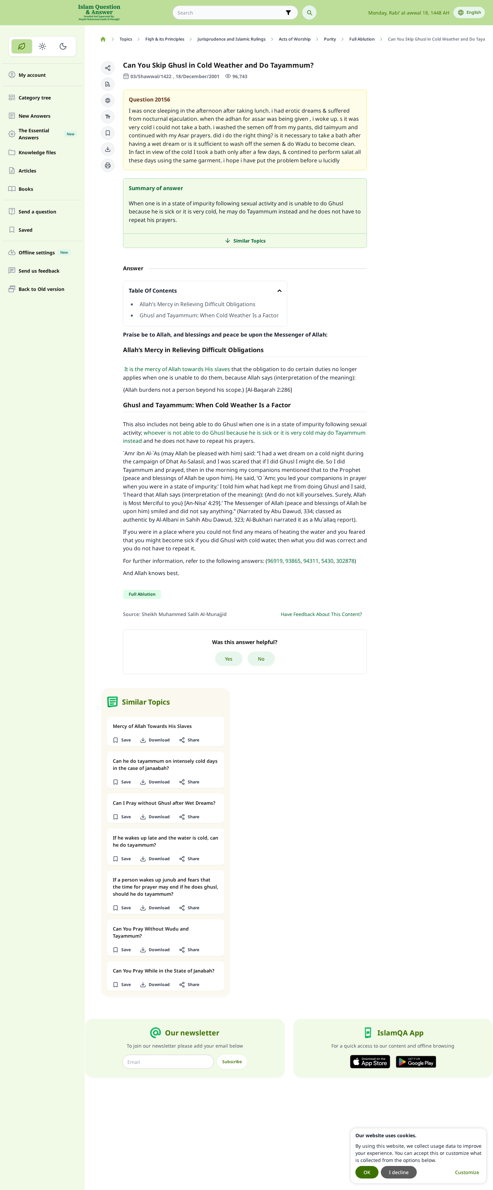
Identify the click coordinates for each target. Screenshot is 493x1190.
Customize (467, 1172)
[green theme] (22, 46)
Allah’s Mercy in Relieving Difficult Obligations (197, 304)
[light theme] (42, 46)
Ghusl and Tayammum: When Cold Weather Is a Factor (209, 315)
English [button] (474, 12)
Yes (228, 659)
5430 (327, 561)
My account (32, 75)
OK (367, 1172)
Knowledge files (37, 152)
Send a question (37, 211)
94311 (311, 561)
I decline (399, 1172)
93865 (293, 561)
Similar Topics (249, 240)
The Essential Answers (46, 134)
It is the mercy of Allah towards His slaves (176, 369)
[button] (108, 68)
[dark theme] (63, 46)
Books (26, 189)
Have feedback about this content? (321, 614)
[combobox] (231, 12)
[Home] (103, 39)
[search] (309, 12)
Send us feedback (39, 271)
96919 (275, 561)
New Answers (34, 116)
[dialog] (418, 1155)
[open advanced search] (288, 12)
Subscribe (232, 1062)
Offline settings (43, 252)
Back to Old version (41, 289)
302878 (345, 561)
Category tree (35, 97)
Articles (27, 170)
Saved (26, 230)
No (261, 659)
